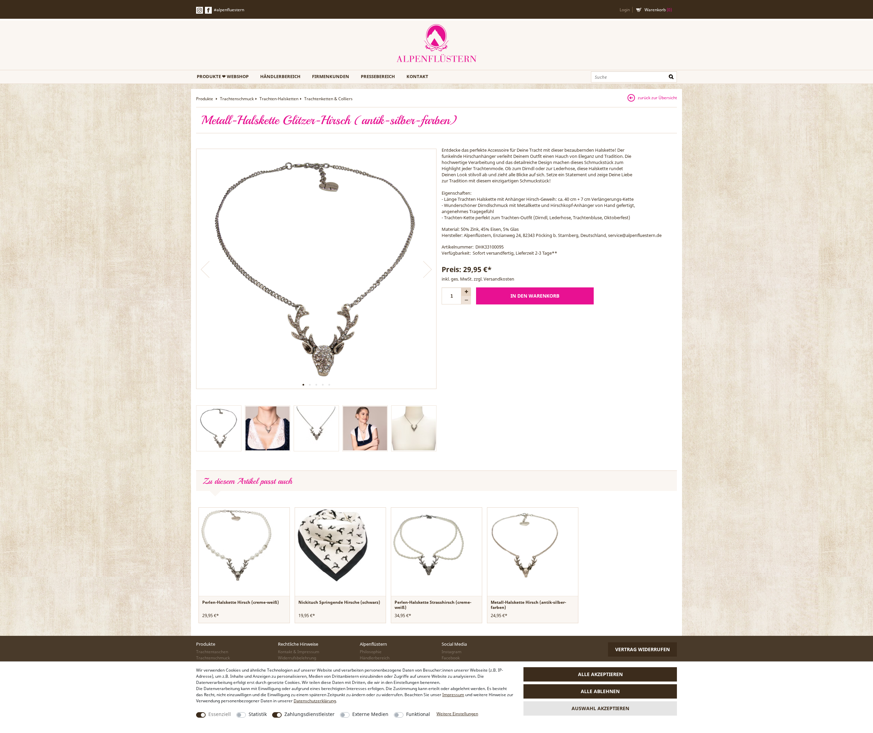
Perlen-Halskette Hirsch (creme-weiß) (240, 602)
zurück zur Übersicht (657, 98)
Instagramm (199, 10)
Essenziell (219, 714)
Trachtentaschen (212, 652)
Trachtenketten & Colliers (328, 99)
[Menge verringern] (466, 300)
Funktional (418, 714)
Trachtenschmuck (237, 99)
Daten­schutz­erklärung (315, 701)
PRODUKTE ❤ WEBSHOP (223, 76)
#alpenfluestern (229, 10)
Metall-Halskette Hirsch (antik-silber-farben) (528, 604)
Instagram (451, 652)
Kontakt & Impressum (298, 652)
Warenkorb (658, 10)
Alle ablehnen (600, 691)
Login (625, 10)
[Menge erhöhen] (466, 291)
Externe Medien (370, 714)
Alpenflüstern (436, 43)
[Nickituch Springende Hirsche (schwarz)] (332, 545)
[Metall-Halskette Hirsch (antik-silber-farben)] (524, 545)
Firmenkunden (330, 76)
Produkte (205, 99)
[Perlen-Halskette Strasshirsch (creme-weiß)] (428, 545)
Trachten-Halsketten (279, 99)
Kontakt (417, 76)
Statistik (258, 714)
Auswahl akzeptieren (600, 708)
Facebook (208, 10)
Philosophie (371, 652)
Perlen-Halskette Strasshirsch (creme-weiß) (433, 604)
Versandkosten (499, 279)
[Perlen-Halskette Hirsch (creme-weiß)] (236, 545)
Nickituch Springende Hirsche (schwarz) (339, 602)
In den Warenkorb (535, 296)
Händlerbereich (280, 76)
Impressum (453, 695)
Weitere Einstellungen (457, 714)
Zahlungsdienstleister (309, 714)
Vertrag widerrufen (642, 649)
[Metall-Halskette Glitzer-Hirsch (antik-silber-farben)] (316, 269)
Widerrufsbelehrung (297, 658)
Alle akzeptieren (600, 674)
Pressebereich (378, 76)
